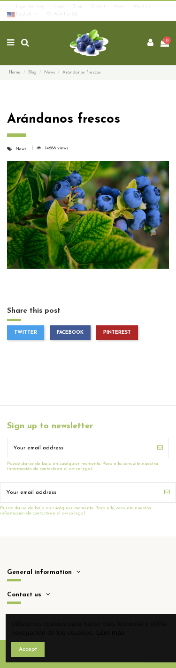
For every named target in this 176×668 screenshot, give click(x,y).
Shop (78, 6)
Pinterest (117, 332)
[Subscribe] (160, 448)
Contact (99, 6)
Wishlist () (64, 14)
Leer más (110, 632)
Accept (28, 649)
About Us (142, 6)
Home (59, 6)
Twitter (25, 332)
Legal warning (31, 6)
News (120, 6)
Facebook (70, 332)
